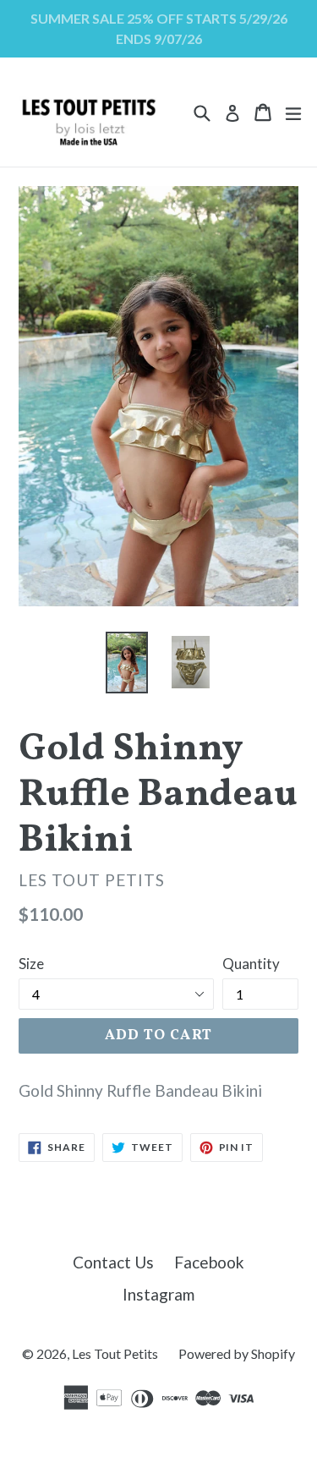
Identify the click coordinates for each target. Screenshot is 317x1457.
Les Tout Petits (115, 1353)
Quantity (251, 963)
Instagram (158, 1294)
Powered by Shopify (236, 1353)
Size (31, 963)
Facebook (209, 1262)
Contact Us (113, 1262)
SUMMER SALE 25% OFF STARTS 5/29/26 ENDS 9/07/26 (158, 28)
